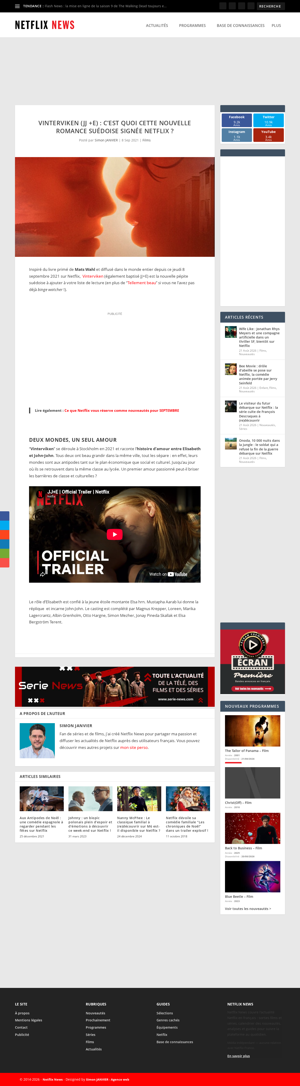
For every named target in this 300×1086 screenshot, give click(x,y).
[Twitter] (254, 1079)
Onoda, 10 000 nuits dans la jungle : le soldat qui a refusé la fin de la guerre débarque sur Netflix (259, 447)
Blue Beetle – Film (239, 896)
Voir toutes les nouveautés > (248, 909)
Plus (276, 25)
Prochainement (98, 1020)
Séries (243, 429)
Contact (21, 1027)
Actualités (157, 25)
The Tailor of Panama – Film (247, 750)
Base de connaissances (241, 25)
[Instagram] (265, 1079)
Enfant (263, 388)
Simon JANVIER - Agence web (107, 1079)
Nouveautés (247, 354)
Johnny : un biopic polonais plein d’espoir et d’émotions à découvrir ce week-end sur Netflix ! (90, 824)
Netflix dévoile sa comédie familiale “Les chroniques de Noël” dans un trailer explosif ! (187, 824)
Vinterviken (92, 276)
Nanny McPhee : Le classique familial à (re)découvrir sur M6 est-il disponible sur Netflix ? (138, 824)
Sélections (165, 1013)
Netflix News (53, 1079)
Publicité (22, 1034)
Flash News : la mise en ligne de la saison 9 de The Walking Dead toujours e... (106, 6)
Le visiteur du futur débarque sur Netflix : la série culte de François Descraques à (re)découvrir (258, 412)
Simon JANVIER (106, 140)
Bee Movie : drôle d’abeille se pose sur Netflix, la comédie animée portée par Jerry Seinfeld (258, 374)
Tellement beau (142, 282)
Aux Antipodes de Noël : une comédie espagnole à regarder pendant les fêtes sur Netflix (41, 824)
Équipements (167, 1027)
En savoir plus (238, 1056)
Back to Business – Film (243, 848)
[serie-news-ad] (115, 705)
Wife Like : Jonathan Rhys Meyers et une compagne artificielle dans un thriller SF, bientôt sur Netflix (259, 337)
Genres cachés (168, 1020)
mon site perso (134, 747)
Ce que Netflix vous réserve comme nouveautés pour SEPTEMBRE (121, 410)
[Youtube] (276, 1079)
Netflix (162, 1034)
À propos (22, 1013)
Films (146, 140)
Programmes (192, 25)
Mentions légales (28, 1020)
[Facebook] (244, 1079)
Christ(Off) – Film (238, 802)
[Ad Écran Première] (252, 693)
